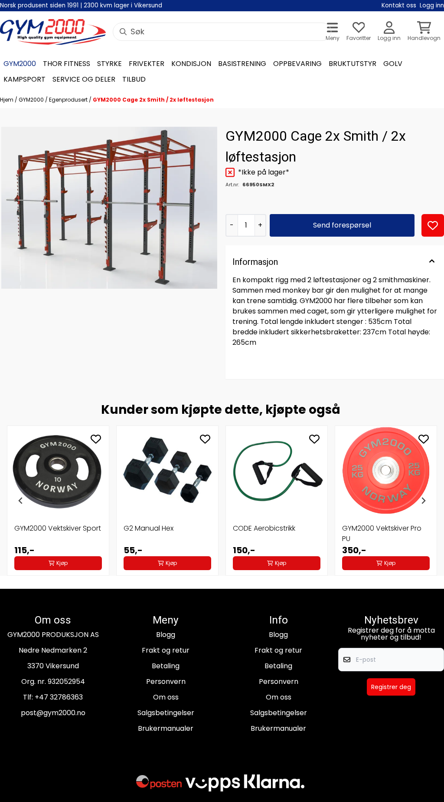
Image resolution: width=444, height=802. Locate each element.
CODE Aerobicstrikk (264, 528)
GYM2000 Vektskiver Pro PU (381, 533)
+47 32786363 (59, 697)
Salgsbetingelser (165, 713)
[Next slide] (423, 501)
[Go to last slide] (21, 501)
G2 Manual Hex (148, 528)
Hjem (7, 99)
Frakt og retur (165, 650)
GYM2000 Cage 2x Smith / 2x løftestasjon (153, 99)
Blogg (165, 635)
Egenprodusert (69, 99)
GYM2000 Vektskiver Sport (57, 528)
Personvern (166, 681)
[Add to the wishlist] (96, 439)
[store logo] (53, 32)
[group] (58, 501)
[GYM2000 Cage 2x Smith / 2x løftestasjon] (109, 208)
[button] (433, 225)
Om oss (166, 697)
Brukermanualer (165, 728)
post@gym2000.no (53, 713)
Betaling (166, 666)
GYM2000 (32, 99)
